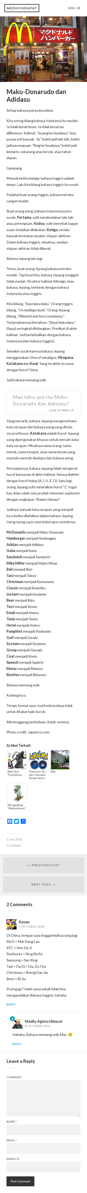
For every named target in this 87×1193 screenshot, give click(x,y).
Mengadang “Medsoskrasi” (16, 806)
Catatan (15, 845)
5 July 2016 (14, 839)
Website (13, 1159)
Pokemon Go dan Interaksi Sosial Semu (37, 775)
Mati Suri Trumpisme (14, 773)
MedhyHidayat (22, 8)
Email (11, 1140)
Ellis (52, 771)
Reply (11, 1004)
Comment (14, 1077)
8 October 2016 (37, 1026)
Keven (24, 922)
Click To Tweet (59, 410)
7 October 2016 (32, 926)
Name (11, 1121)
